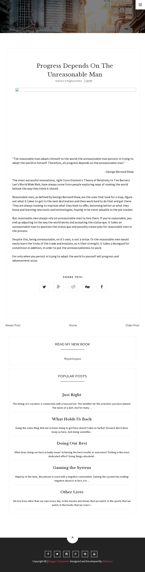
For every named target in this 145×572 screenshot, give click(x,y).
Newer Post (13, 325)
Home (73, 325)
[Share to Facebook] (102, 287)
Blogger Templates (58, 561)
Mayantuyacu (72, 358)
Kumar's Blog (25, 8)
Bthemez (108, 561)
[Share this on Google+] (59, 287)
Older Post (133, 325)
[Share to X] (44, 287)
